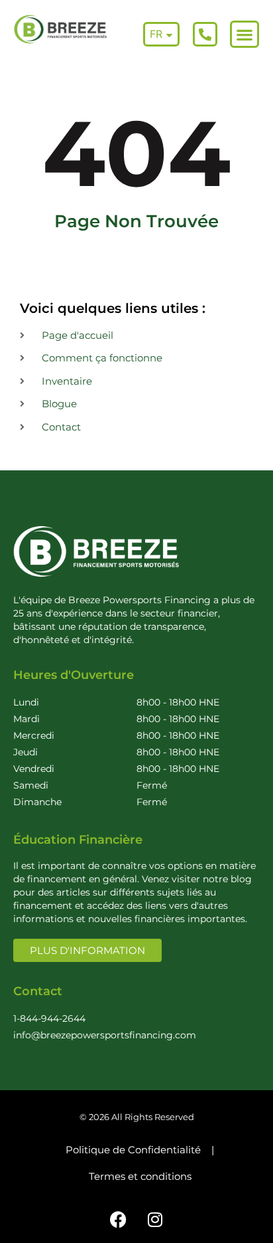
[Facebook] (118, 1219)
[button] (244, 34)
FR (156, 34)
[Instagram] (155, 1219)
